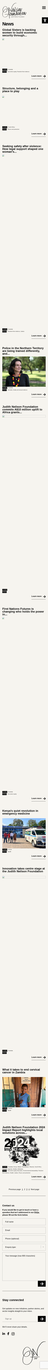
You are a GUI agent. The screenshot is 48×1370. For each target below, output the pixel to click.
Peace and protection (13, 129)
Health (9, 851)
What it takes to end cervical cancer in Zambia (21, 1071)
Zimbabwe (20, 1169)
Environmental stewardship (30, 1170)
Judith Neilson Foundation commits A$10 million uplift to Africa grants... (22, 409)
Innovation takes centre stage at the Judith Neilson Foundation (23, 870)
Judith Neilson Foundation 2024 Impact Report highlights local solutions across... (23, 1130)
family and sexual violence (20, 390)
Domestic (10, 390)
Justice (22, 331)
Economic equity (12, 71)
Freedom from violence (23, 71)
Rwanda (32, 1166)
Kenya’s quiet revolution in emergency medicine (20, 812)
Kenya (10, 849)
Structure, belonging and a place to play (20, 90)
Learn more (36, 76)
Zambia (10, 1108)
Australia (10, 69)
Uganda (10, 1169)
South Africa (11, 127)
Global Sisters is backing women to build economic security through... (19, 32)
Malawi (19, 1166)
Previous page (15, 1189)
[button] (45, 20)
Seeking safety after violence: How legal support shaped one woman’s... (22, 149)
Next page (35, 1189)
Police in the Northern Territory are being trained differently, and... (23, 351)
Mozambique (25, 1166)
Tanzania (4, 1169)
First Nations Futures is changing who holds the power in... (23, 611)
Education (20, 1170)
